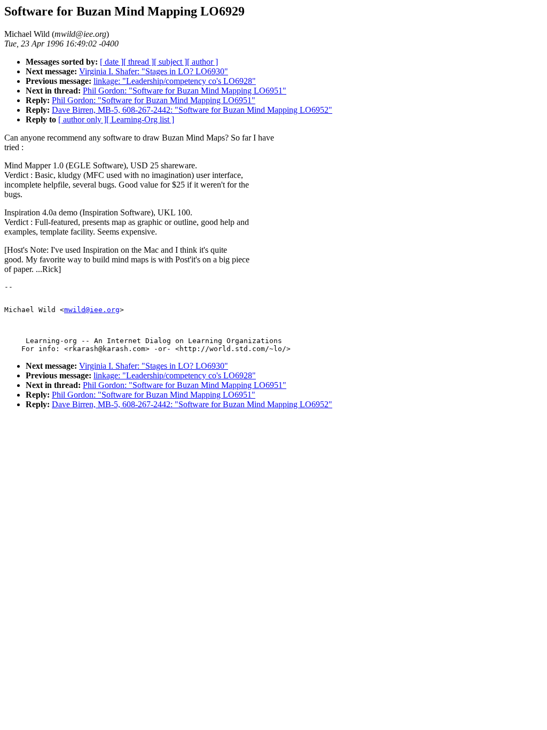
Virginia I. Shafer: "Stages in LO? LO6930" (153, 71)
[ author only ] (82, 119)
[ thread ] (138, 61)
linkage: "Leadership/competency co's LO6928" (174, 81)
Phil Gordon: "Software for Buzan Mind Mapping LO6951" (184, 90)
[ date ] (111, 61)
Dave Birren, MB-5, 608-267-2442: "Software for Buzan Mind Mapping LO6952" (192, 109)
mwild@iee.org (92, 310)
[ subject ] (170, 61)
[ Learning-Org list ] (140, 119)
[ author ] (202, 61)
